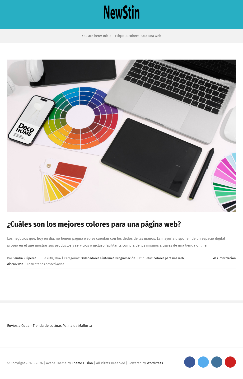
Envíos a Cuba (18, 325)
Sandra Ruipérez (24, 258)
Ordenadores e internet (97, 258)
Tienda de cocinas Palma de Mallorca (62, 325)
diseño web (15, 264)
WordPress (155, 363)
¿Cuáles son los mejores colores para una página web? (94, 224)
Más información (224, 258)
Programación (125, 258)
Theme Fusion (82, 363)
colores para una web (169, 258)
